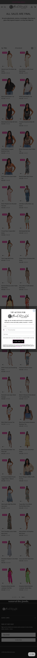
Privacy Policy (17, 346)
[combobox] (5, 330)
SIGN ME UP (18, 341)
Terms (21, 346)
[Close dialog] (34, 311)
